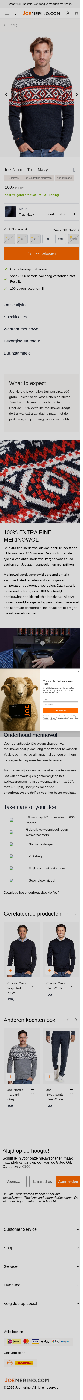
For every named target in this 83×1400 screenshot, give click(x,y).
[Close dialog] (78, 671)
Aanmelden (60, 710)
